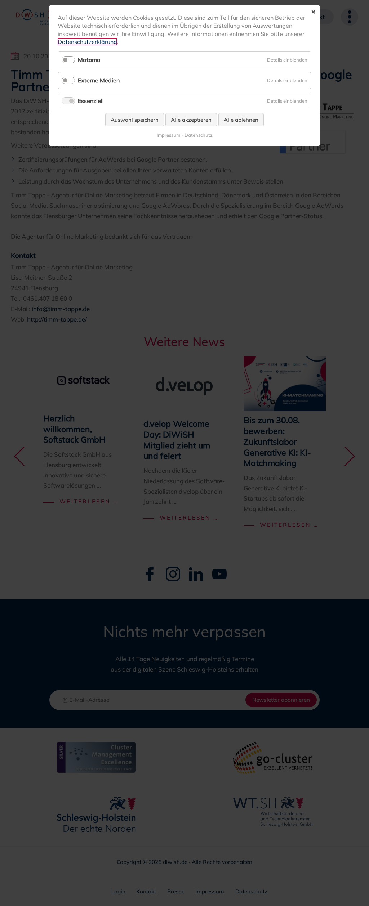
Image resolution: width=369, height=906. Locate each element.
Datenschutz (198, 135)
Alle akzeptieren (191, 119)
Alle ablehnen (241, 119)
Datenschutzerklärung (87, 41)
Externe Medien (99, 80)
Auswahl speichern (135, 119)
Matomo (89, 59)
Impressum (168, 135)
